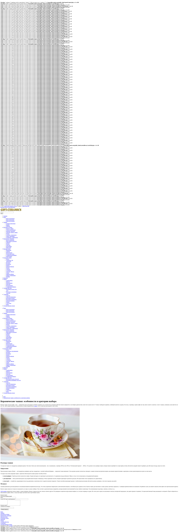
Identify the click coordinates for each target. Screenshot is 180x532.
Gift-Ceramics (4, 491)
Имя (2, 497)
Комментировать (4, 509)
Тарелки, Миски (10, 271)
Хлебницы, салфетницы (12, 237)
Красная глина (6, 248)
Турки (7, 273)
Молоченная (9, 252)
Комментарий (4, 505)
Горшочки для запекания (9, 261)
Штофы (8, 276)
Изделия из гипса (10, 298)
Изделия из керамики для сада (13, 380)
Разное (7, 233)
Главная (5, 216)
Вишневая (8, 250)
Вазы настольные (10, 221)
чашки (35, 406)
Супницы (8, 270)
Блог (6, 207)
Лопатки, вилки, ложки (12, 232)
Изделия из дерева (7, 227)
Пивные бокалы (10, 266)
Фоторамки (9, 246)
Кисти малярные (10, 240)
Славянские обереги (11, 286)
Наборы (8, 226)
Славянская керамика (11, 255)
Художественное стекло (9, 305)
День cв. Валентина (11, 297)
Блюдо (7, 259)
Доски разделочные (11, 230)
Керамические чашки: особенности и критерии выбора (16, 397)
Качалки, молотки (10, 231)
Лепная (8, 251)
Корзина (3, 207)
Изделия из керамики (11, 299)
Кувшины (8, 264)
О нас (8, 207)
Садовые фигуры (7, 288)
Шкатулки (8, 247)
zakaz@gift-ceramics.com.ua (10, 206)
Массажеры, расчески (11, 241)
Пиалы (7, 265)
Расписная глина (10, 254)
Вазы (4, 217)
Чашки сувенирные (11, 275)
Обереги (8, 242)
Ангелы (8, 295)
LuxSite (11, 525)
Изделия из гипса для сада (12, 379)
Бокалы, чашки (9, 228)
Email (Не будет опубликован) (8, 499)
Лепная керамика (10, 300)
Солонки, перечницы (11, 235)
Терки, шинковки (10, 236)
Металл (8, 281)
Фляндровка (9, 256)
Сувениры (5, 294)
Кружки (8, 262)
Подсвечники (9, 285)
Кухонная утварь (7, 257)
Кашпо (7, 224)
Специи (8, 269)
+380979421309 (25, 206)
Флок (7, 304)
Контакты (12, 207)
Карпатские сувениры (8, 238)
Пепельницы (9, 283)
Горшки (5, 222)
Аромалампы (9, 280)
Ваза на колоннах (10, 218)
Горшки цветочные (10, 223)
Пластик (8, 284)
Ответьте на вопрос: (5, 506)
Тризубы (8, 245)
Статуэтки (8, 303)
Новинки (5, 278)
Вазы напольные (10, 219)
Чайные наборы (10, 274)
